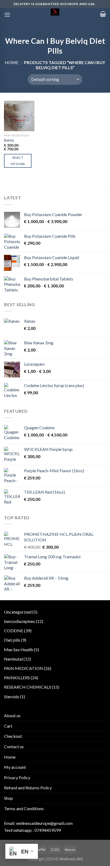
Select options (17, 161)
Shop (8, 798)
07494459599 (47, 830)
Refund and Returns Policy (28, 787)
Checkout (13, 736)
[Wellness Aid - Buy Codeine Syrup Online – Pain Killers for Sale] (55, 12)
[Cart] (103, 14)
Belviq (9, 140)
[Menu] (7, 14)
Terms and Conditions (24, 808)
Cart (8, 725)
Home (11, 62)
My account (15, 767)
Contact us (14, 746)
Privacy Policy (17, 777)
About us (12, 715)
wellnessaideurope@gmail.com (44, 823)
